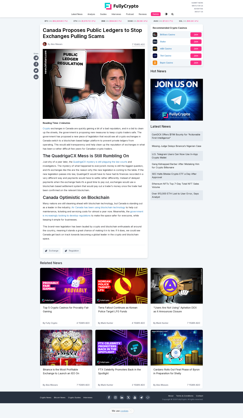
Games (156, 14)
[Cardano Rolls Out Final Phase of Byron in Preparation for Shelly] (177, 348)
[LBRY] (147, 397)
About (170, 396)
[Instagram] (115, 397)
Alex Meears (56, 44)
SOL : (188, 21)
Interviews (116, 14)
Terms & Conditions (184, 396)
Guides (103, 14)
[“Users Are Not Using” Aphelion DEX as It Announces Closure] (177, 286)
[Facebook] (109, 397)
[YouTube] (134, 397)
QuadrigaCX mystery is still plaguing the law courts (100, 161)
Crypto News (45, 397)
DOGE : (137, 21)
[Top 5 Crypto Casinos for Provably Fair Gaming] (66, 286)
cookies (124, 410)
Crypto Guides (74, 397)
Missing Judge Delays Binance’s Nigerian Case (176, 146)
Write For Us (197, 6)
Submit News (197, 3)
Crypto (46, 128)
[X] (128, 397)
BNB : (112, 21)
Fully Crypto (51, 323)
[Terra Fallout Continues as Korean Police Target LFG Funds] (121, 286)
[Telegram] (141, 397)
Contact (199, 396)
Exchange (53, 250)
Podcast (130, 14)
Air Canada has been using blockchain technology (98, 207)
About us (199, 12)
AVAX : (163, 21)
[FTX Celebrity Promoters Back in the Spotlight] (121, 348)
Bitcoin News (59, 397)
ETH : (84, 21)
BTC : (56, 21)
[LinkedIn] (121, 397)
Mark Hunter (107, 323)
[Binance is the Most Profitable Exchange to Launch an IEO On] (66, 348)
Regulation (74, 250)
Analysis (91, 14)
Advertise (198, 9)
